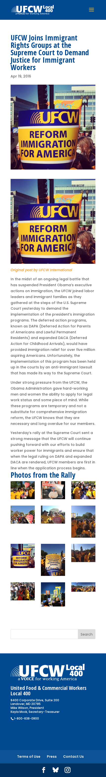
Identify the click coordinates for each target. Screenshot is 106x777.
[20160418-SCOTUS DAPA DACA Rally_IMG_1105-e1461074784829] (53, 560)
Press (52, 756)
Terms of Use (28, 756)
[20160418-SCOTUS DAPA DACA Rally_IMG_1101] (83, 553)
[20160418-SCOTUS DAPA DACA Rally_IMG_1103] (83, 587)
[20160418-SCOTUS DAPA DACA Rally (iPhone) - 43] (23, 591)
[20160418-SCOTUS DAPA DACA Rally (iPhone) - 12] (53, 490)
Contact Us (73, 756)
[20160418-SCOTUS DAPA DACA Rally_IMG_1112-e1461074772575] (83, 522)
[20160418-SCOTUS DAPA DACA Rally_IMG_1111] (53, 594)
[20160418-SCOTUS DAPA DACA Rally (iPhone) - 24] (23, 515)
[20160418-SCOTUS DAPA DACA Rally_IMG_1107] (23, 556)
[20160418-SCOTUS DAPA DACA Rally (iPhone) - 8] (23, 490)
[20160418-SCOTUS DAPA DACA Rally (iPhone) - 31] (53, 515)
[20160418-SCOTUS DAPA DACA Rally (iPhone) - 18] (83, 490)
